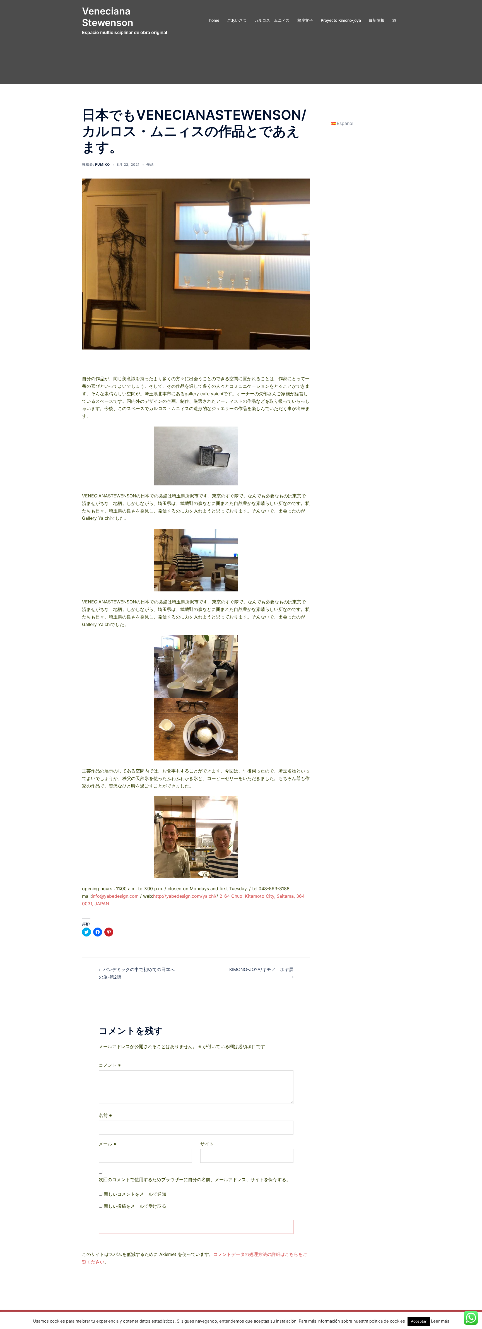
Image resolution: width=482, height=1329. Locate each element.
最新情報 (376, 20)
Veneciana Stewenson (107, 16)
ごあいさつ (237, 20)
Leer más (440, 1321)
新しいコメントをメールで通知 (135, 1194)
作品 (150, 164)
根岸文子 (305, 20)
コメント (110, 1065)
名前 (105, 1115)
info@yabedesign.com (115, 896)
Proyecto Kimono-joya (341, 20)
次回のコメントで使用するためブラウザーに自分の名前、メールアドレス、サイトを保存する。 (195, 1179)
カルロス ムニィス (272, 20)
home (214, 20)
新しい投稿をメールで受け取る (135, 1206)
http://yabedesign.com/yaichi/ (184, 896)
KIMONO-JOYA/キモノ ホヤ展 (321, 969)
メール (107, 1144)
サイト (207, 1144)
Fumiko (102, 164)
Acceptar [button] (418, 1321)
